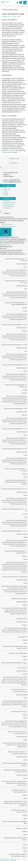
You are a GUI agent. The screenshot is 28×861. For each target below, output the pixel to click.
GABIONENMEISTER (8, 152)
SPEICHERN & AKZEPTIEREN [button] (8, 860)
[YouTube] (17, 2)
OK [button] (14, 226)
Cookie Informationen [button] (7, 224)
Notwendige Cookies (6, 246)
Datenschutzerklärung (6, 226)
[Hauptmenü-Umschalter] (25, 2)
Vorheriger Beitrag (14, 158)
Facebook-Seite (10, 150)
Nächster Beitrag (14, 163)
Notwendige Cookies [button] (5, 244)
